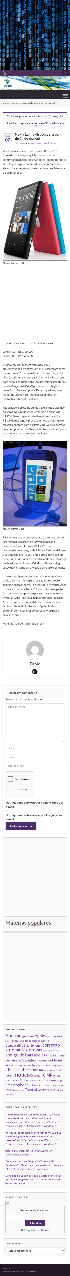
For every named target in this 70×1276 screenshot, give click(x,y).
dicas (42, 1055)
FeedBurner (42, 1230)
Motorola (34, 1070)
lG (6, 1070)
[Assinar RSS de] (4, 72)
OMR (48, 1075)
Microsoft (17, 1069)
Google (28, 1060)
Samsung (55, 1080)
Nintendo (46, 1070)
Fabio (21, 143)
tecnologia (19, 1090)
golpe (18, 1060)
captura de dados (21, 1040)
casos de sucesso (40, 1040)
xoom (11, 1094)
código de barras (21, 1054)
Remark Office (16, 1080)
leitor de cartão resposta (17, 1065)
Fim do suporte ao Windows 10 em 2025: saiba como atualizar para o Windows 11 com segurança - (32, 1118)
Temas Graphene (27, 1271)
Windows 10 (45, 1089)
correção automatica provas (32, 1047)
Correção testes (51, 1050)
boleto (8, 1040)
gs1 (36, 1061)
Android (13, 1035)
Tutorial (31, 1089)
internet (42, 1060)
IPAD (48, 1061)
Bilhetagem (56, 1036)
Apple (40, 1035)
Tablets (9, 1089)
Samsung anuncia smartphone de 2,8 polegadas (36, 116)
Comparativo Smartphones (23, 1045)
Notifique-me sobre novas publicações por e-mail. (34, 817)
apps (48, 1036)
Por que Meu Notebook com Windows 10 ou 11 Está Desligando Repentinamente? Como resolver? (33, 1136)
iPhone (56, 1060)
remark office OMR (38, 1080)
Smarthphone (17, 1084)
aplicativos (28, 1036)
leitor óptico (37, 1065)
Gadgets (61, 1055)
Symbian (52, 143)
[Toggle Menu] (65, 96)
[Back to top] (61, 1267)
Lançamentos (34, 143)
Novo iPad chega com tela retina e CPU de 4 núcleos (35, 123)
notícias (24, 1074)
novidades (38, 1076)
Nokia (44, 143)
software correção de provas (46, 1085)
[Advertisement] (35, 35)
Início (5, 103)
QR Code (57, 1075)
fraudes (52, 1055)
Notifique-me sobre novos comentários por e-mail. (35, 804)
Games (10, 1060)
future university (15, 1150)
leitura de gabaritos (54, 1065)
